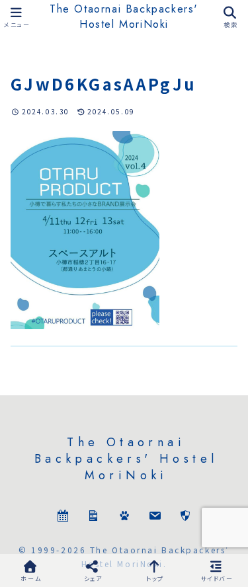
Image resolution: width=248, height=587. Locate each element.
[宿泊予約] (62, 517)
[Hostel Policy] (185, 517)
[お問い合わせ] (154, 517)
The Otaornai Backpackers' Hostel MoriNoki (124, 16)
